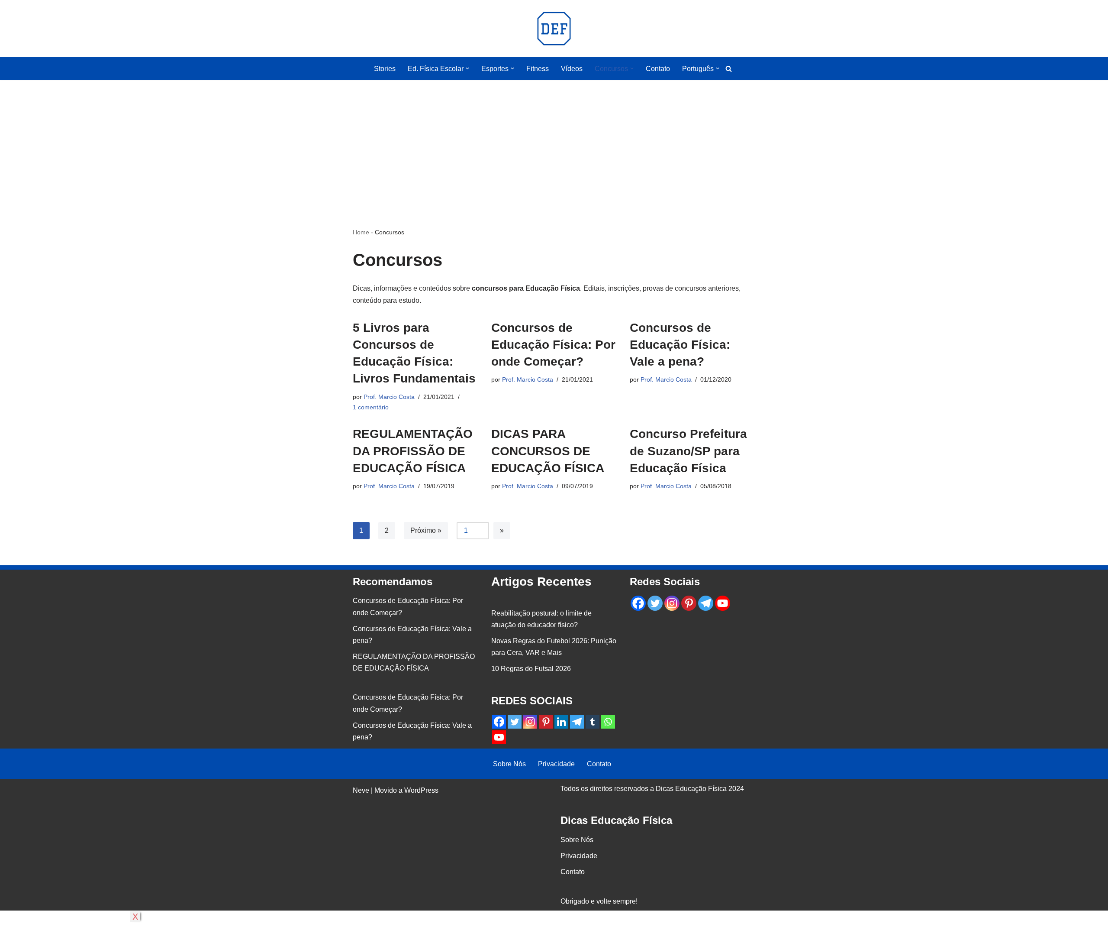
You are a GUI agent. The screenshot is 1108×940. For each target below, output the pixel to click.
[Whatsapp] (608, 722)
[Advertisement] (554, 140)
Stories (385, 68)
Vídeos (572, 68)
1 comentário (371, 407)
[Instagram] (530, 722)
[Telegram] (577, 722)
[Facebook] (499, 722)
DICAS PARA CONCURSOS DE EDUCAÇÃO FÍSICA (547, 450)
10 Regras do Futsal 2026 (531, 668)
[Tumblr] (592, 722)
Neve (361, 790)
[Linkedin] (561, 722)
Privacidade (556, 764)
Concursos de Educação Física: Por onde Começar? (553, 344)
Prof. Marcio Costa (389, 396)
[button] (467, 68)
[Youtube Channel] (499, 737)
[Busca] (728, 68)
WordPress (421, 790)
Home (361, 232)
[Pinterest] (546, 722)
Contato (658, 68)
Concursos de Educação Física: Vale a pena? (680, 344)
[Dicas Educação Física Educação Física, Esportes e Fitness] (554, 28)
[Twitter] (515, 722)
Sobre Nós (509, 764)
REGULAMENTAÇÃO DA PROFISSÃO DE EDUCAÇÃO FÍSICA (413, 450)
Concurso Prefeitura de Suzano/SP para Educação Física (688, 450)
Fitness (537, 68)
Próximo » (425, 530)
